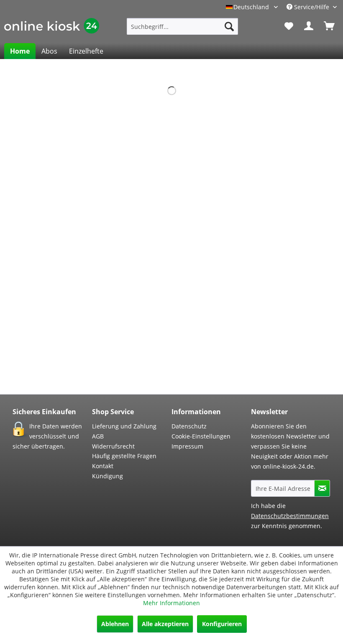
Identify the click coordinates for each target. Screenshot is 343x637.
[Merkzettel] (288, 26)
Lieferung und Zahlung (124, 426)
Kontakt (102, 466)
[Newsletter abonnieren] (322, 488)
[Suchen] (229, 26)
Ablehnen (115, 624)
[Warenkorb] (329, 26)
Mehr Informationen (171, 603)
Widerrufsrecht (113, 446)
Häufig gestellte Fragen (124, 456)
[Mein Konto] (309, 26)
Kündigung (107, 476)
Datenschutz (189, 426)
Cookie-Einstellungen (201, 436)
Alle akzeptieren (165, 624)
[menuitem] (182, 26)
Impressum (187, 446)
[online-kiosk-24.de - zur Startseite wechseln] (51, 28)
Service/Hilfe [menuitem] (311, 7)
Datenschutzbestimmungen (290, 516)
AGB (98, 436)
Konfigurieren (222, 624)
